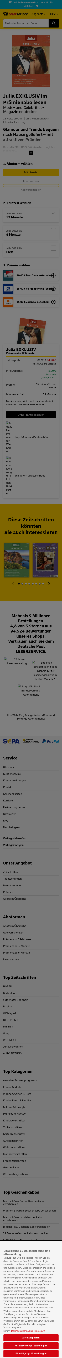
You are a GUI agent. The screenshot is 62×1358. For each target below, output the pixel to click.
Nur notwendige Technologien (31, 1345)
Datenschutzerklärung (22, 1331)
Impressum (39, 1331)
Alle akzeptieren (31, 1337)
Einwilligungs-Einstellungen (31, 1353)
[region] (31, 1299)
